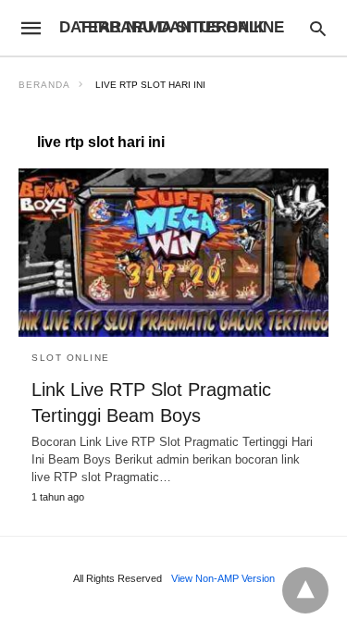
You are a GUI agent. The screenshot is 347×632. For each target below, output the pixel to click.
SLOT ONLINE (70, 358)
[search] (317, 28)
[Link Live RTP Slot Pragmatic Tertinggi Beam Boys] (173, 252)
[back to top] (305, 590)
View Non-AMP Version (223, 578)
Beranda (44, 85)
